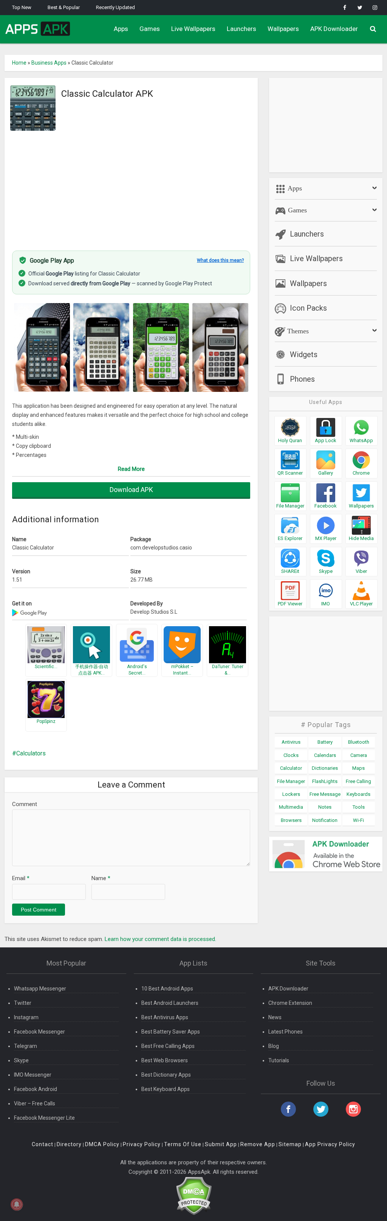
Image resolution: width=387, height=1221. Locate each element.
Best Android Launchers (169, 1003)
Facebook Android (35, 1089)
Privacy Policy (142, 1144)
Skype (21, 1060)
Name (100, 878)
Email (20, 878)
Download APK (131, 490)
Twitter (22, 1003)
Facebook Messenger (39, 1032)
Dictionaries (325, 768)
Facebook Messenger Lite (44, 1118)
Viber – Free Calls (34, 1103)
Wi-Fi (358, 820)
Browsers (291, 820)
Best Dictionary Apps (166, 1075)
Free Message (325, 794)
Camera (358, 755)
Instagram (26, 1017)
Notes (324, 807)
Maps (358, 768)
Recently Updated (115, 7)
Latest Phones (285, 1032)
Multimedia (291, 807)
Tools (359, 807)
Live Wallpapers (193, 28)
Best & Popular (64, 7)
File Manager (291, 781)
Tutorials (278, 1060)
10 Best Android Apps (167, 988)
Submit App (221, 1144)
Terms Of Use (182, 1144)
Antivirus (291, 742)
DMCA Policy (102, 1144)
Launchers (241, 28)
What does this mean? (220, 260)
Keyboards (358, 794)
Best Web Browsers (164, 1060)
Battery (325, 742)
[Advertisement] (131, 186)
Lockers (291, 794)
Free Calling (358, 781)
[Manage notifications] (17, 1204)
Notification (324, 820)
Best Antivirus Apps (164, 1017)
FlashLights (324, 781)
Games (149, 28)
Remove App (257, 1144)
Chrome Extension (290, 1003)
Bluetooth (358, 742)
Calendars (325, 755)
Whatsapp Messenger (40, 988)
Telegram (25, 1046)
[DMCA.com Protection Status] (193, 1195)
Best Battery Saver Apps (170, 1032)
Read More (131, 469)
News (275, 1017)
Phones (302, 379)
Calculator (291, 768)
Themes (297, 331)
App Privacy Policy (330, 1144)
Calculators (31, 753)
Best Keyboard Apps (165, 1089)
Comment (24, 804)
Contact (42, 1144)
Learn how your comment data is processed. (160, 939)
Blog (273, 1046)
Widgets (303, 354)
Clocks (291, 755)
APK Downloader (334, 28)
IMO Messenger (32, 1075)
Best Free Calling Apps (168, 1046)
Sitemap (290, 1144)
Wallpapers (283, 28)
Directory (69, 1144)
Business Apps (49, 63)
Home (19, 63)
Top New (21, 7)
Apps (121, 28)
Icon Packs (308, 308)
